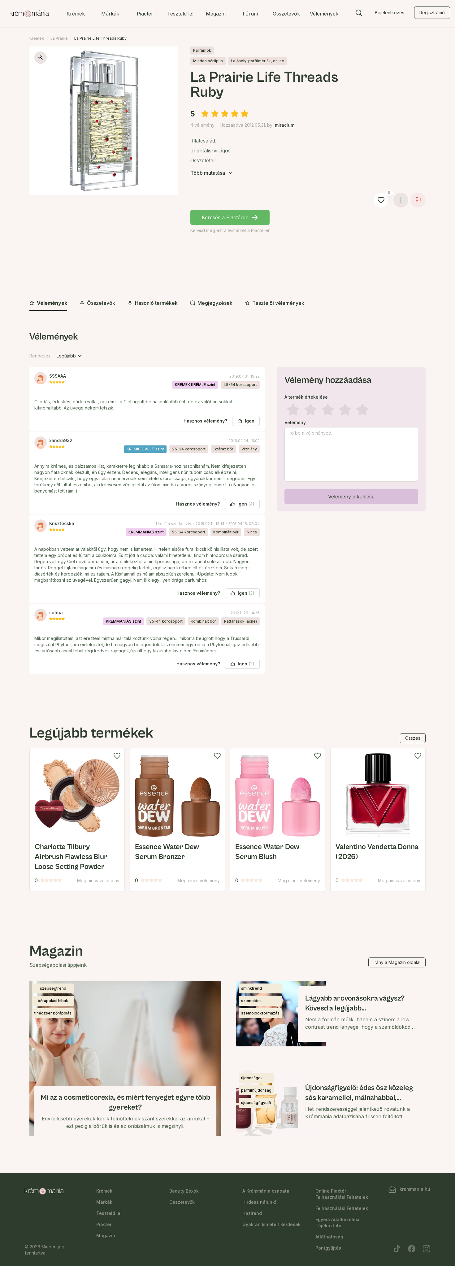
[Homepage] (29, 14)
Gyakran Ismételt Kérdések (271, 1224)
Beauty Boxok (184, 1191)
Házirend (252, 1213)
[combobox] (70, 356)
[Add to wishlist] (117, 756)
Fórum (250, 14)
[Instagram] (426, 1249)
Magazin (216, 14)
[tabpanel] (227, 507)
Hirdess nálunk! (259, 1202)
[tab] (48, 303)
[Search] (359, 14)
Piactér (145, 14)
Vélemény (295, 422)
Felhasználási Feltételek (341, 1208)
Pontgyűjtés (328, 1248)
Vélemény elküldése (351, 496)
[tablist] (227, 303)
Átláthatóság (329, 1236)
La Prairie (59, 38)
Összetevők (286, 14)
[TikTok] (397, 1249)
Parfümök (202, 50)
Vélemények (324, 14)
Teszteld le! (180, 14)
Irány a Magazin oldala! (397, 962)
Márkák (110, 14)
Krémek (76, 14)
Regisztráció (432, 12)
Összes (412, 738)
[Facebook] (411, 1249)
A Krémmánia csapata (265, 1191)
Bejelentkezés (389, 12)
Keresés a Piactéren (225, 217)
